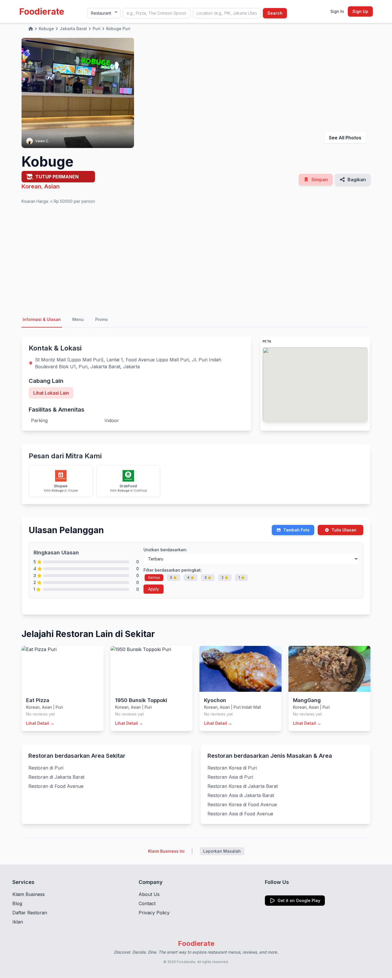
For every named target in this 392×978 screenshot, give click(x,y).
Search (274, 13)
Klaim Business (28, 894)
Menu (78, 319)
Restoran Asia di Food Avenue (240, 814)
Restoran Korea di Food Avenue (242, 804)
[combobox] (157, 13)
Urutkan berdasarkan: (165, 549)
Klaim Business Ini (166, 851)
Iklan (17, 922)
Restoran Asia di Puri (230, 777)
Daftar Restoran (29, 912)
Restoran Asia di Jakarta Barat (240, 795)
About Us (149, 894)
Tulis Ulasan (343, 529)
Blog (17, 903)
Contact (147, 903)
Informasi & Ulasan (42, 319)
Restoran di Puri (45, 768)
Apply (153, 589)
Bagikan (357, 179)
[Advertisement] (196, 258)
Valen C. (42, 141)
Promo (101, 319)
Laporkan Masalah (222, 851)
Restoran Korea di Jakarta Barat (242, 786)
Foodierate (41, 11)
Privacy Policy (154, 912)
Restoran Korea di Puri (232, 768)
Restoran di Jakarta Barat (56, 777)
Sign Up (360, 11)
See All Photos (345, 138)
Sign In (337, 11)
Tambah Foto (296, 529)
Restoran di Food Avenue (56, 786)
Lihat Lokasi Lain (51, 393)
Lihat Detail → (40, 723)
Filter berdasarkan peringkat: (172, 570)
